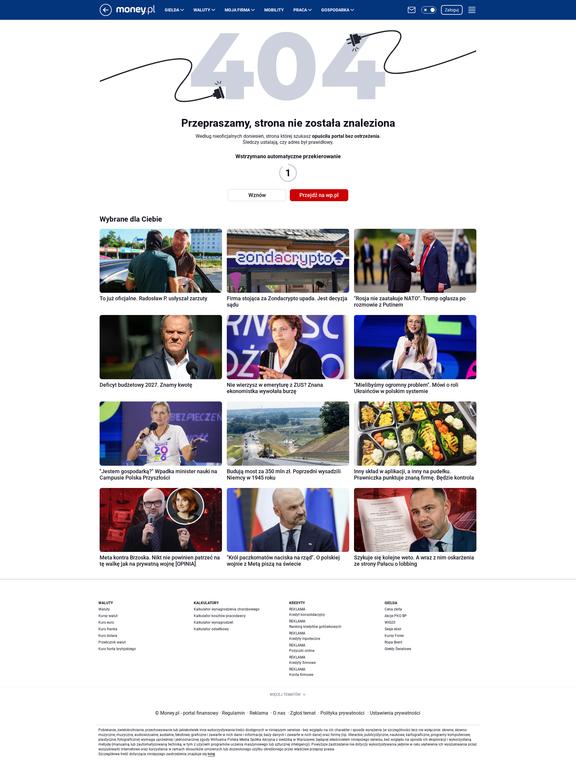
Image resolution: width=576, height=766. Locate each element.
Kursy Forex (394, 636)
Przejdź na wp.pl (319, 195)
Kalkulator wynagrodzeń (213, 622)
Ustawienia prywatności (394, 713)
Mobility (274, 10)
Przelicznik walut (112, 642)
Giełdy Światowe (398, 649)
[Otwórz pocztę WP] (411, 10)
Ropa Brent (393, 642)
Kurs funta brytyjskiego (117, 649)
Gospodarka (335, 10)
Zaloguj (452, 10)
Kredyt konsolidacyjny (307, 615)
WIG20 (390, 622)
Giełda (172, 10)
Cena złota (393, 609)
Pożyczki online (301, 651)
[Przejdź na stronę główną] (106, 14)
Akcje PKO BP (396, 616)
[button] (428, 10)
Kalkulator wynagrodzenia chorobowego (227, 609)
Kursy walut (108, 616)
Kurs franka (107, 629)
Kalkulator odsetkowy (211, 629)
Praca (300, 10)
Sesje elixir (393, 629)
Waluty (202, 10)
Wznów (257, 195)
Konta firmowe (301, 675)
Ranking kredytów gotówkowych (315, 627)
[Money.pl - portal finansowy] (140, 10)
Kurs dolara (107, 636)
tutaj (211, 754)
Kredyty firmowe (302, 663)
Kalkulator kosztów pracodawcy (220, 616)
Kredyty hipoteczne (304, 639)
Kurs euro (106, 622)
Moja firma (237, 10)
